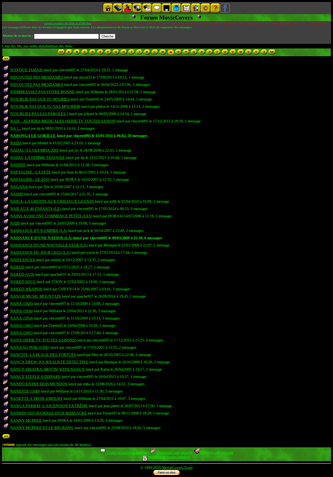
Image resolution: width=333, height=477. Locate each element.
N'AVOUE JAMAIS (26, 70)
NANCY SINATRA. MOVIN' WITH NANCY (47, 369)
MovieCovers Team (177, 468)
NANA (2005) (21, 333)
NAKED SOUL (23, 282)
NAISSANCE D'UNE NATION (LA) (41, 238)
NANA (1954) (21, 318)
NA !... (15, 128)
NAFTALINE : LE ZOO (29, 179)
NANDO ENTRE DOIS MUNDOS (38, 384)
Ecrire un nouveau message (127, 452)
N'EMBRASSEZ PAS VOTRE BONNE (42, 92)
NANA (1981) (21, 325)
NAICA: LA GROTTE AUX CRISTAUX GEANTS (52, 201)
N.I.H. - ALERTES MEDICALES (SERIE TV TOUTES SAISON (62, 121)
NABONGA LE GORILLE (33, 136)
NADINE (18, 165)
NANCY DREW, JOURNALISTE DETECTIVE (49, 362)
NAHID (16, 194)
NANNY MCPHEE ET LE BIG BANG (42, 428)
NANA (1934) (21, 311)
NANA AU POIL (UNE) (29, 347)
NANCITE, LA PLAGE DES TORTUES (43, 355)
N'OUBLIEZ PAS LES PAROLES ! (39, 114)
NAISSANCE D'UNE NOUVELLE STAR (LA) (49, 245)
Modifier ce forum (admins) (169, 457)
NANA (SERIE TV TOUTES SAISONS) (43, 340)
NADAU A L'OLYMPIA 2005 (34, 150)
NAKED (17, 267)
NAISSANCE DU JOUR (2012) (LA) (40, 252)
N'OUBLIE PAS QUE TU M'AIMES (39, 99)
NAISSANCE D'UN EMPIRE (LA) (38, 231)
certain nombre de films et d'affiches (67, 23)
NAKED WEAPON (26, 289)
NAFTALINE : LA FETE (30, 172)
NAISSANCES (22, 260)
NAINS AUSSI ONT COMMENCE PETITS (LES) (51, 216)
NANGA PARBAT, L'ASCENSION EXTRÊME (49, 406)
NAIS (15, 223)
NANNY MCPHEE (26, 420)
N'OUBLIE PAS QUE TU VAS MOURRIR (45, 106)
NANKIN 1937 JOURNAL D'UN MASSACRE (48, 413)
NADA (16, 143)
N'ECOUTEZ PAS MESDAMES (36, 77)
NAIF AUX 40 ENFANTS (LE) (35, 209)
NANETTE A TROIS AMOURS (36, 398)
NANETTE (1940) (25, 391)
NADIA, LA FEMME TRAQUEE (37, 158)
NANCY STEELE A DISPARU (35, 377)
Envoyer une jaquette (216, 452)
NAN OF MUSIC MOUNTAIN (35, 296)
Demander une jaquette (174, 452)
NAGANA (19, 187)
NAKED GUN (22, 274)
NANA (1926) (21, 304)
